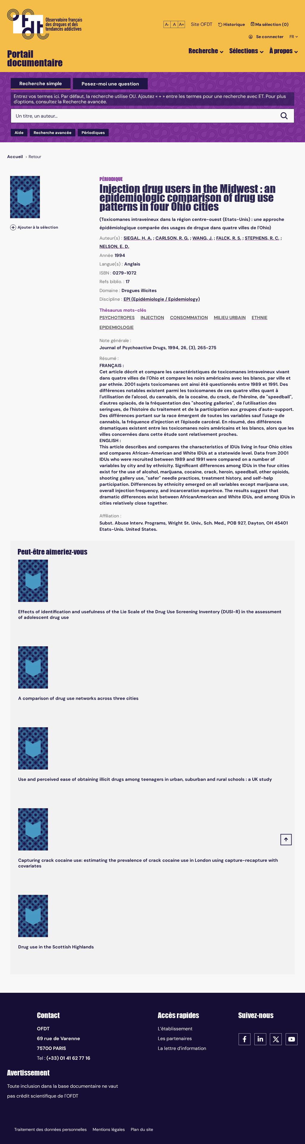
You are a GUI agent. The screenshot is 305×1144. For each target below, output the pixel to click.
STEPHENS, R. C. (262, 238)
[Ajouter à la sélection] (13, 227)
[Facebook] (244, 1039)
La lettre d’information (182, 1048)
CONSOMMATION (189, 318)
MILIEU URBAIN (230, 318)
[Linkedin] (260, 1039)
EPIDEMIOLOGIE (116, 327)
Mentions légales (109, 1129)
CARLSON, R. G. (172, 238)
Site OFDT (201, 24)
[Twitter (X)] (276, 1039)
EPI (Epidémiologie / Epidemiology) (162, 299)
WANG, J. (202, 238)
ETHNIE (259, 318)
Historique (233, 24)
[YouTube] (292, 1039)
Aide (19, 132)
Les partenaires (175, 1038)
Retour (35, 156)
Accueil (15, 156)
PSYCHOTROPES (117, 318)
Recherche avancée (52, 132)
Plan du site (142, 1129)
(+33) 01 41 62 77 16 (68, 1058)
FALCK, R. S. (228, 238)
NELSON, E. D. (114, 246)
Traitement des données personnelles (50, 1129)
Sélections (243, 51)
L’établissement (175, 1029)
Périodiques (93, 132)
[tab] (41, 83)
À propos (281, 51)
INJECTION (152, 318)
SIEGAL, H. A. (138, 238)
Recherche (203, 51)
